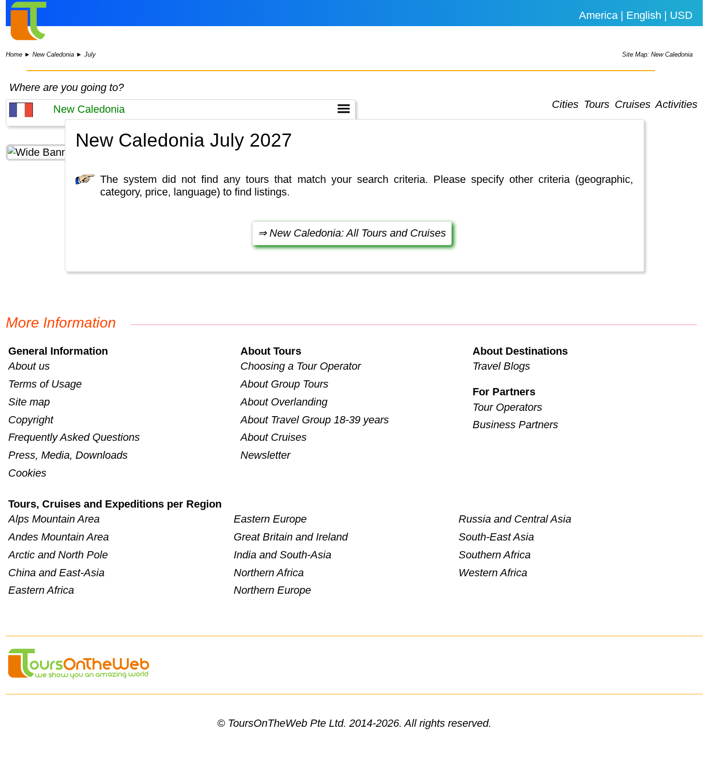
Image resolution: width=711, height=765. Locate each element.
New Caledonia (53, 54)
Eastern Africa (41, 590)
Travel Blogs (501, 366)
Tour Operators (507, 407)
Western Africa (493, 573)
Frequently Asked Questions (74, 437)
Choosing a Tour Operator (300, 366)
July (90, 54)
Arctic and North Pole (58, 555)
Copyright (30, 420)
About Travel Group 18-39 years (314, 420)
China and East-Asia (56, 573)
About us (29, 366)
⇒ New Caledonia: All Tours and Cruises (352, 233)
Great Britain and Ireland (291, 537)
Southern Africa (495, 555)
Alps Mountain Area (54, 519)
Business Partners (515, 425)
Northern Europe (272, 590)
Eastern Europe (270, 519)
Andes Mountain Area (58, 537)
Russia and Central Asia (515, 519)
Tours (596, 104)
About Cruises (273, 437)
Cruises (633, 104)
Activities (676, 104)
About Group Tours (284, 384)
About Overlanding (283, 402)
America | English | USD (636, 15)
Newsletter (265, 455)
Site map (29, 402)
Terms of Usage (45, 384)
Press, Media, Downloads (68, 455)
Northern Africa (269, 573)
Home (14, 54)
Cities (565, 104)
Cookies (27, 473)
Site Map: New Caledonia (657, 54)
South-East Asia (496, 537)
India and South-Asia (282, 555)
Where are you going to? (66, 87)
